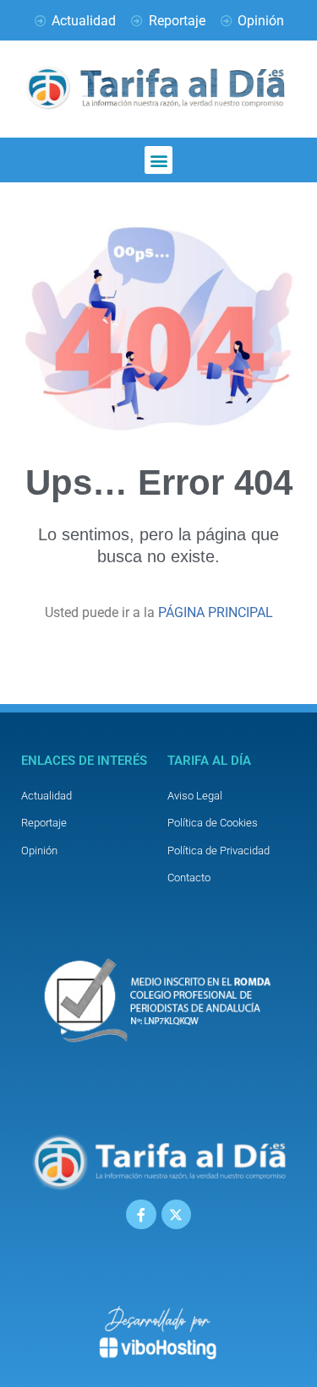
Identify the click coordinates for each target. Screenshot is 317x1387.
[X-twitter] (176, 1214)
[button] (158, 160)
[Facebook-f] (141, 1214)
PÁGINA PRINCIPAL (215, 612)
